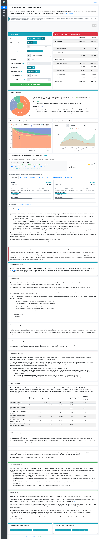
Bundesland (13, 55)
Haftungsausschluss (20, 537)
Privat (37, 71)
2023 (29, 38)
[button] (9, 2)
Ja (33, 67)
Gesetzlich (31, 71)
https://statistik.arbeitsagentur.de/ (24, 204)
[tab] (14, 177)
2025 (38, 38)
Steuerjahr (12, 38)
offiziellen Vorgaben (68, 13)
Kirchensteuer (13, 67)
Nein (29, 67)
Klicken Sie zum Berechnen (31, 84)
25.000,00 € (76, 530)
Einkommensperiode (15, 42)
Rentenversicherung (15, 71)
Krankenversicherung (15, 75)
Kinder (11, 63)
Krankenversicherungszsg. (17, 79)
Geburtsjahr (13, 59)
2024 (34, 38)
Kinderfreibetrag (18, 63)
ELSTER (13, 270)
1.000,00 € (44, 530)
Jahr (35, 42)
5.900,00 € (13, 530)
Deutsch (95, 2)
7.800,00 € (36, 530)
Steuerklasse (13, 51)
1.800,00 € (28, 530)
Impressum (11, 537)
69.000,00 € (67, 530)
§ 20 (75, 501)
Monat (30, 42)
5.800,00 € (21, 530)
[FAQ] (18, 209)
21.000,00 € (59, 530)
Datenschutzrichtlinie (31, 537)
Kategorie (57, 125)
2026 (43, 38)
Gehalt (11, 46)
